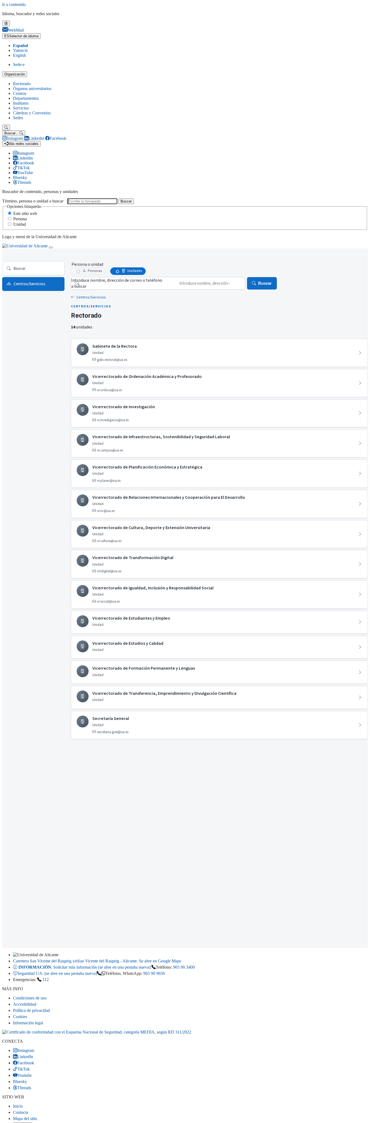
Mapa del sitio (25, 1118)
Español (20, 45)
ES (21, 36)
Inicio (18, 1106)
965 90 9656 (154, 973)
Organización (14, 74)
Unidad (19, 224)
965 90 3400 (184, 967)
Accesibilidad (24, 1004)
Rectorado (22, 83)
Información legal (28, 1023)
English (19, 55)
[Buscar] (6, 127)
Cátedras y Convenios (32, 113)
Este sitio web (25, 213)
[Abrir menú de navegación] (51, 247)
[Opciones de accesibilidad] (6, 23)
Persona (20, 219)
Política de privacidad (31, 1010)
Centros (19, 93)
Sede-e (19, 64)
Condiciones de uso (30, 998)
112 (46, 979)
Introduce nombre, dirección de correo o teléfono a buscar (116, 283)
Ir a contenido (14, 4)
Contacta (20, 1112)
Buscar (126, 201)
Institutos (20, 103)
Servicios (21, 108)
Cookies (20, 1016)
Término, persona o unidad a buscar (32, 201)
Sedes (18, 117)
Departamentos (26, 98)
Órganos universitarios (32, 88)
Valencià (20, 50)
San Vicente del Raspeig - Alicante (97, 961)
